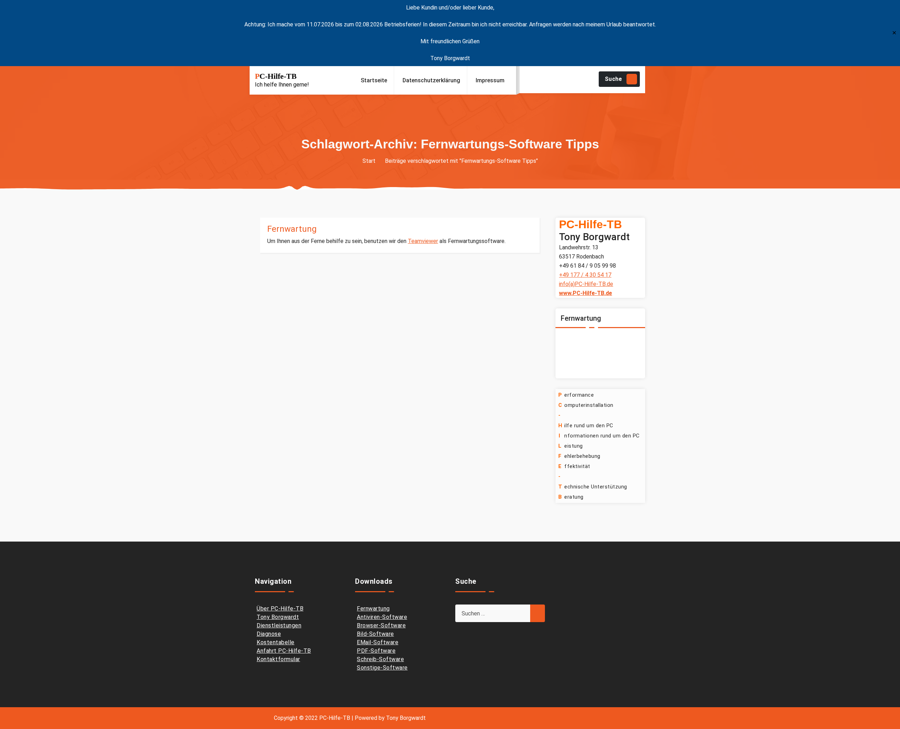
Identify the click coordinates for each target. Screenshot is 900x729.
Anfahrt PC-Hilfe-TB (284, 650)
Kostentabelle (276, 642)
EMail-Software (377, 642)
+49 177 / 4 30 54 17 (585, 274)
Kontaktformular (278, 659)
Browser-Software (381, 625)
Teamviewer (423, 241)
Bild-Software (375, 634)
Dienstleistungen (279, 625)
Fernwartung (292, 229)
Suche (613, 79)
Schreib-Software (380, 659)
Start (368, 161)
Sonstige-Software (382, 667)
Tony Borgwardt (278, 617)
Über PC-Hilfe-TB (280, 608)
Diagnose (269, 634)
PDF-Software (376, 650)
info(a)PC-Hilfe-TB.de (586, 284)
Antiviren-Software (382, 617)
